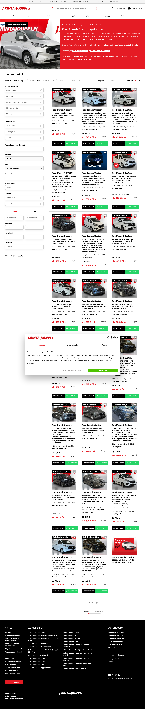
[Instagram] (113, 674)
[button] (17, 256)
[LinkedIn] (116, 674)
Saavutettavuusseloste (14, 699)
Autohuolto (115, 628)
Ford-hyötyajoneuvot (81, 25)
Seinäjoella (133, 45)
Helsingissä (108, 45)
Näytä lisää (94, 603)
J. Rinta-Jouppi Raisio (71, 642)
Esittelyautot (11, 132)
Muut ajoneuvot (12, 114)
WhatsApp (72, 143)
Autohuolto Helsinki (116, 632)
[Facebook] (109, 674)
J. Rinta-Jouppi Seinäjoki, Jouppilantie (78, 650)
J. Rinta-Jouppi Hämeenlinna (39, 647)
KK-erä (34, 212)
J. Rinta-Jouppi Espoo (36, 632)
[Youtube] (119, 674)
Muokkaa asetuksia (71, 370)
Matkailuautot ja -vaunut (15, 96)
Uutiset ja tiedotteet (13, 661)
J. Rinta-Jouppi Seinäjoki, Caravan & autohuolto (77, 646)
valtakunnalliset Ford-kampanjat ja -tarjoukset (94, 56)
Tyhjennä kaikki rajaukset (43, 81)
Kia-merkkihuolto (115, 645)
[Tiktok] (123, 674)
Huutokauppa (11, 671)
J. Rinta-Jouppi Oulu (71, 632)
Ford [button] (64, 81)
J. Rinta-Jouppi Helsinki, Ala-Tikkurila (42, 635)
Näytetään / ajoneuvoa (94, 611)
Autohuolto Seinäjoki (116, 638)
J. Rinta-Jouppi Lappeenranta (39, 668)
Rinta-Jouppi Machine (14, 674)
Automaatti (11, 198)
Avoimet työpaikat (12, 635)
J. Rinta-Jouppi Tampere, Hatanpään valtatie (77, 654)
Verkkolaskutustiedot (13, 652)
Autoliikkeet (35, 628)
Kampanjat (9, 658)
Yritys (8, 628)
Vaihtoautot (11, 126)
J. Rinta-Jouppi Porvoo (71, 638)
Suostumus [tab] (40, 345)
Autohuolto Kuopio (115, 635)
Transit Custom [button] (80, 81)
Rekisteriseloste (11, 693)
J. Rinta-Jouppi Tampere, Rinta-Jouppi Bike (78, 664)
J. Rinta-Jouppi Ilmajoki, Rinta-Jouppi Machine (43, 651)
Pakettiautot (66, 25)
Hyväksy (103, 370)
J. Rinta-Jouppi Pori (70, 635)
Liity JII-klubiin (13, 682)
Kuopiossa (118, 45)
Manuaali (10, 204)
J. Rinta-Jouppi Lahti (36, 664)
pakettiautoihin (84, 59)
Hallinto (8, 632)
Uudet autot (11, 138)
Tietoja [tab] (104, 345)
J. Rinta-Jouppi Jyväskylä (38, 655)
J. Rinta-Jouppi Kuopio (37, 661)
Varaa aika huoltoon (116, 648)
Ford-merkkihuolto (115, 642)
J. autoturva (79, 39)
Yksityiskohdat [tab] (72, 345)
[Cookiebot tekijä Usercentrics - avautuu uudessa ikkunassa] (108, 338)
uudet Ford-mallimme (100, 51)
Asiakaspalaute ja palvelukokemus (12, 639)
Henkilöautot (11, 90)
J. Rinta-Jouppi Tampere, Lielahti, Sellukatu (76, 659)
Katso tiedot (58, 143)
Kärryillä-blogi (10, 664)
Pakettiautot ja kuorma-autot (17, 102)
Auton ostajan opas (12, 668)
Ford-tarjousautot (80, 51)
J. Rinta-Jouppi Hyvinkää (38, 644)
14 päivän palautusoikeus (15, 649)
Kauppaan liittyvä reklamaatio (12, 645)
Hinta (15, 212)
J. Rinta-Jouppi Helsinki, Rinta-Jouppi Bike (43, 639)
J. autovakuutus (97, 39)
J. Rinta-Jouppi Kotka (36, 658)
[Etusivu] (16, 8)
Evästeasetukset (11, 696)
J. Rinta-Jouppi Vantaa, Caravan (75, 669)
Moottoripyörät (12, 108)
